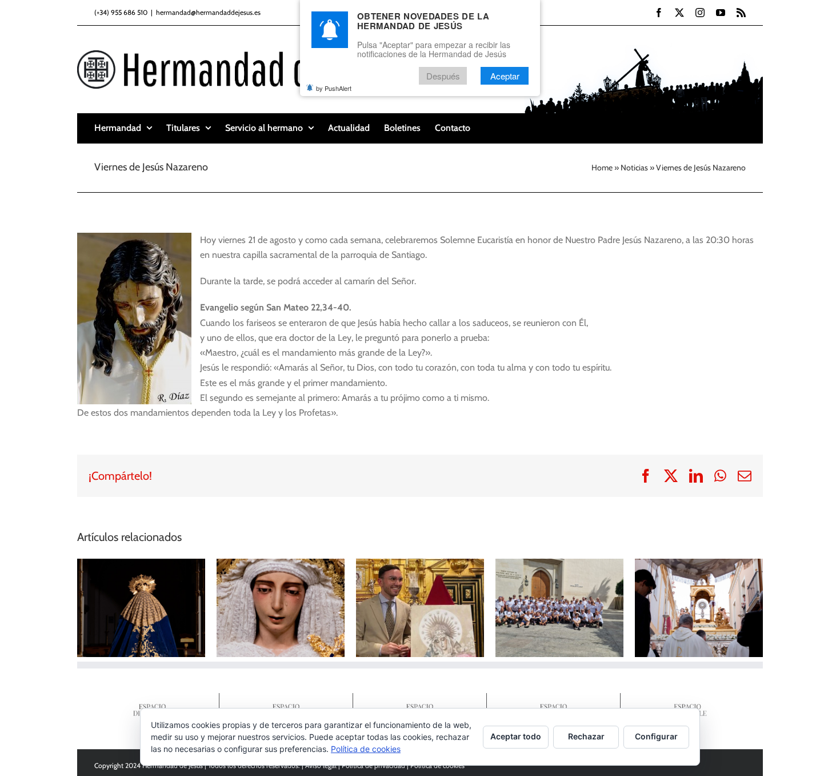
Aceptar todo (515, 736)
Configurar (656, 736)
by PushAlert (333, 88)
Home (602, 167)
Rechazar (586, 736)
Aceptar (504, 76)
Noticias (634, 167)
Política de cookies (366, 749)
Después (443, 76)
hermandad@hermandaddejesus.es (208, 12)
